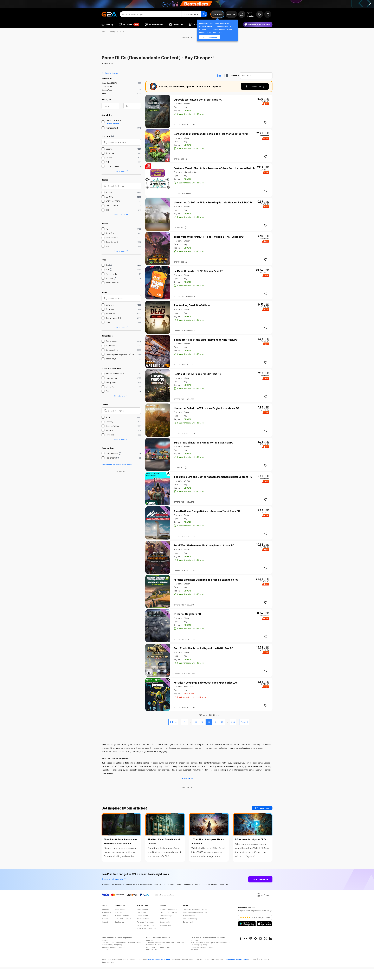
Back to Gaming (111, 73)
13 (196, 722)
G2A (103, 32)
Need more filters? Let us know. (117, 464)
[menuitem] (107, 24)
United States (112, 123)
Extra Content (107, 86)
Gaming (112, 32)
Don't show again (210, 37)
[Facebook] (241, 938)
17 (222, 722)
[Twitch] (251, 938)
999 (233, 722)
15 (209, 722)
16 (215, 722)
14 (202, 722)
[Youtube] (246, 938)
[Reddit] (255, 938)
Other (104, 93)
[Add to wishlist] (266, 122)
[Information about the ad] (186, 159)
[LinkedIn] (270, 938)
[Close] (370, 3)
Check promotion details (112, 879)
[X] (265, 938)
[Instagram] (260, 938)
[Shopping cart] (267, 14)
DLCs (122, 32)
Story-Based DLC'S (109, 83)
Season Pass (107, 90)
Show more (187, 778)
